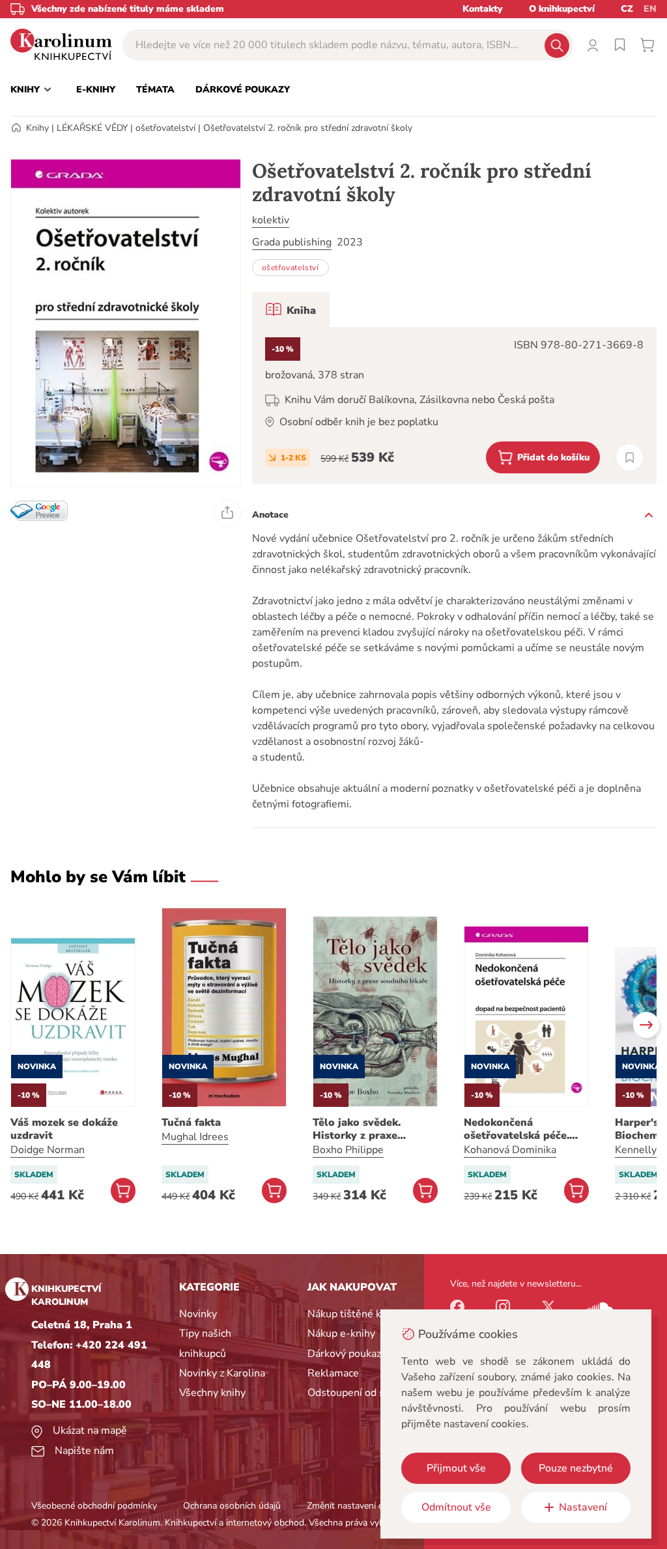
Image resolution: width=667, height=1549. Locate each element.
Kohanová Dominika (510, 1150)
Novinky (198, 1314)
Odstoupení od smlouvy (363, 1393)
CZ (627, 9)
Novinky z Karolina (222, 1373)
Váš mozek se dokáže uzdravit (64, 1129)
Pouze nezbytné (576, 1468)
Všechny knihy (212, 1393)
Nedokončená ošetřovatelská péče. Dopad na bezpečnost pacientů (519, 1129)
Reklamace (333, 1373)
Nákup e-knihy (341, 1333)
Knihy (37, 128)
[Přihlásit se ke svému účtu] (593, 45)
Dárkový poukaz (344, 1354)
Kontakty (482, 9)
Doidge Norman (47, 1150)
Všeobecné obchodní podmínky (94, 1506)
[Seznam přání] (620, 45)
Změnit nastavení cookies (357, 1506)
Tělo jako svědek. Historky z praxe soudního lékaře (357, 1129)
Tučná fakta (191, 1122)
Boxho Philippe (348, 1150)
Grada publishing (292, 242)
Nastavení (583, 1507)
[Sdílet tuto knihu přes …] (227, 513)
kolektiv (270, 220)
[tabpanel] (454, 405)
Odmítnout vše (456, 1507)
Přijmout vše (456, 1468)
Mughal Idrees (195, 1137)
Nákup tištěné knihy (354, 1314)
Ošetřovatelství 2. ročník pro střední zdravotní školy (307, 128)
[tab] (291, 309)
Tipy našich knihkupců (205, 1343)
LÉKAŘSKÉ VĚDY (92, 128)
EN (650, 9)
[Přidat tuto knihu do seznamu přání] (630, 457)
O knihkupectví (562, 9)
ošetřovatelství (165, 128)
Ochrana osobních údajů (232, 1506)
